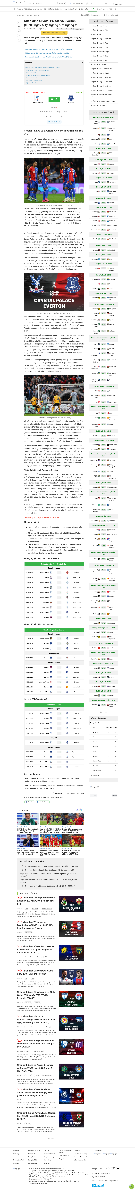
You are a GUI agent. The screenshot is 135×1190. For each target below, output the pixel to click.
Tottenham (95, 144)
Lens (110, 259)
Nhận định (92, 9)
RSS (93, 1169)
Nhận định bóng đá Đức (99, 56)
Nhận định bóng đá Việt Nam (101, 39)
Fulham (95, 668)
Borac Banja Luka (94, 466)
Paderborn (112, 220)
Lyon (96, 529)
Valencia (95, 623)
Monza (96, 284)
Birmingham (28, 932)
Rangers (111, 596)
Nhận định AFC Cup (98, 105)
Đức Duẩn (58, 793)
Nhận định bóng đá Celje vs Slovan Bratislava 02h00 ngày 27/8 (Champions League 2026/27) (34, 1092)
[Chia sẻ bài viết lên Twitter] (19, 27)
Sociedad (112, 520)
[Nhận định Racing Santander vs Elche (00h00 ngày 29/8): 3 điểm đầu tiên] (71, 904)
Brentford (96, 742)
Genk (96, 182)
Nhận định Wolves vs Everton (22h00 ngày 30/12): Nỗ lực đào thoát (48, 49)
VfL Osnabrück (38, 1051)
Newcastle (112, 144)
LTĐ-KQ (77, 9)
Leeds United (97, 770)
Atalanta (111, 424)
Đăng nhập (118, 4)
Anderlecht (95, 444)
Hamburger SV (112, 298)
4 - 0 (103, 686)
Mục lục (28, 63)
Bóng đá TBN (32, 1160)
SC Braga (112, 460)
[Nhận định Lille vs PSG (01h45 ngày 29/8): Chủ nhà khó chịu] (71, 977)
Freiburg (95, 614)
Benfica (111, 391)
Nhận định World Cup (98, 64)
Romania (37, 1002)
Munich (96, 164)
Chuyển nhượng (102, 9)
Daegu (37, 1075)
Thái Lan (111, 648)
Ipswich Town (97, 761)
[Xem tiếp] (103, 780)
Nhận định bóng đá (50, 1154)
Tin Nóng (16, 1154)
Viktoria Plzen (95, 314)
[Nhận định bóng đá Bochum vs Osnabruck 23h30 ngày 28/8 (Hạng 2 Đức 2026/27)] (71, 1047)
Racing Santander (47, 908)
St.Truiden (112, 331)
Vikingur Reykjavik (112, 466)
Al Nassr (38, 957)
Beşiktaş (111, 324)
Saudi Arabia (28, 957)
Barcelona (95, 487)
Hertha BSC (28, 1027)
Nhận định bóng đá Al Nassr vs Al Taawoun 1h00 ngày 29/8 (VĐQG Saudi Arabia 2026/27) (35, 949)
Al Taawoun (47, 957)
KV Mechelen (113, 239)
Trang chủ (16, 1150)
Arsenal (95, 737)
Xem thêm (51, 1138)
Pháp (65, 9)
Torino (111, 288)
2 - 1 (103, 539)
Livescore (47, 1163)
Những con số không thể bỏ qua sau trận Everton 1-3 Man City (47, 53)
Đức (61, 9)
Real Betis (112, 250)
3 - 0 (103, 534)
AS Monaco (94, 607)
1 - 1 (103, 520)
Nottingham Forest (112, 129)
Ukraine (27, 1123)
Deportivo (112, 695)
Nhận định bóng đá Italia (99, 47)
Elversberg (95, 211)
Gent (110, 505)
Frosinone (112, 279)
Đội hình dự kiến (31, 83)
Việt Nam (36, 9)
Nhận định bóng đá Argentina (101, 77)
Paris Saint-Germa (112, 192)
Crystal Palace (44, 802)
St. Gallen (95, 418)
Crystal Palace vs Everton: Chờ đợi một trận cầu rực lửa (42, 67)
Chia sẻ (114, 795)
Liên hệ (96, 1173)
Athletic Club (113, 487)
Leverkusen (112, 211)
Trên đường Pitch (77, 3)
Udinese (111, 284)
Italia (57, 9)
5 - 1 (103, 632)
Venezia (111, 173)
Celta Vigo (95, 435)
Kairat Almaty (113, 444)
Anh (41, 9)
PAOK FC (112, 349)
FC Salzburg (94, 320)
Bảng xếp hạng (98, 718)
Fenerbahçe (112, 529)
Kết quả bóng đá (97, 15)
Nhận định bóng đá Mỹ (99, 60)
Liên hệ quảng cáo (80, 1160)
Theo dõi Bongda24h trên (65, 29)
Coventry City (94, 139)
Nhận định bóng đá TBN (99, 30)
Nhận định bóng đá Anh (99, 26)
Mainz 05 (95, 220)
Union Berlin (94, 230)
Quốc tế (71, 9)
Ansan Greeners (47, 1075)
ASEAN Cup (28, 9)
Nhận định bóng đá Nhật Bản (101, 86)
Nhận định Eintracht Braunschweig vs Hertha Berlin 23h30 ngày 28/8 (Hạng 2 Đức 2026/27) (36, 1019)
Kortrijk (96, 268)
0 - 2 (103, 529)
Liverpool (95, 128)
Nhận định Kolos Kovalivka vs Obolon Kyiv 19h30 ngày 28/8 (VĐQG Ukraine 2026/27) (36, 1116)
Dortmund (95, 297)
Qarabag (95, 592)
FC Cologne (94, 216)
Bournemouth (94, 135)
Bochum (27, 1051)
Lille (26, 978)
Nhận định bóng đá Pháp (100, 43)
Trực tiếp (16, 1163)
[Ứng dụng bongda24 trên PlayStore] (106, 1154)
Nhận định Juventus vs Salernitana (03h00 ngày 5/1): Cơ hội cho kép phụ (49, 866)
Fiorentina (95, 279)
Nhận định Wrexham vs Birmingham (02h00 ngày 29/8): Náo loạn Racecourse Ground (35, 925)
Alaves (96, 202)
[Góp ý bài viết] (19, 35)
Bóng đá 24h (85, 15)
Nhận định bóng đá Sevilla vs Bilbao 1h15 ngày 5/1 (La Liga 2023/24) (47, 870)
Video (111, 9)
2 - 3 (103, 668)
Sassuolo (95, 288)
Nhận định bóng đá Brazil (100, 73)
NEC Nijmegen (112, 638)
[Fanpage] (110, 1168)
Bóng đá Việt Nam (34, 1150)
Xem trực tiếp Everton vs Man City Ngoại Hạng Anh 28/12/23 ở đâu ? (49, 57)
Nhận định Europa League (100, 52)
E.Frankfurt (112, 230)
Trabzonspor (113, 449)
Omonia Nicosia (95, 332)
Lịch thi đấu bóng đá (111, 15)
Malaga (96, 695)
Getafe (111, 509)
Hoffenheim (112, 216)
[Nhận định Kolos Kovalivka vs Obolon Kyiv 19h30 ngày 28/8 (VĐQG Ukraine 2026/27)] (71, 1119)
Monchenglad (113, 225)
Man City (112, 121)
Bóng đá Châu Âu (33, 1157)
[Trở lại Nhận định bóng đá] (19, 40)
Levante (95, 250)
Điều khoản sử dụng (80, 1154)
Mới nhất (62, 3)
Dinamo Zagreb (111, 540)
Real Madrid (94, 520)
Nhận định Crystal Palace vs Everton (37, 70)
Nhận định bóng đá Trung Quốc (102, 90)
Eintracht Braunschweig (43, 1027)
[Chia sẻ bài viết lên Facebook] (19, 22)
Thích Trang (94, 795)
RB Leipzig (95, 225)
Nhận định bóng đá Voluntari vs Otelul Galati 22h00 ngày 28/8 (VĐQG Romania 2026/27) (36, 995)
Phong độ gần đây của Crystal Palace (38, 75)
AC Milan (95, 173)
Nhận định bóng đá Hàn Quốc (101, 82)
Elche (26, 908)
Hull (94, 751)
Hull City (111, 139)
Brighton (95, 471)
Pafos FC (95, 373)
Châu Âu (51, 9)
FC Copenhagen (94, 354)
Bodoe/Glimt (94, 637)
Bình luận (84, 9)
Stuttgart (111, 164)
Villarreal (111, 202)
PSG (32, 978)
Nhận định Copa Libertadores (101, 69)
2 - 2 (103, 648)
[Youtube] (118, 1168)
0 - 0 (103, 677)
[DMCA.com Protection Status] (98, 1187)
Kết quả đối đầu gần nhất (34, 80)
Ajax (96, 413)
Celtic (111, 632)
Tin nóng (20, 9)
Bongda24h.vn (113, 1180)
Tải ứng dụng (98, 1150)
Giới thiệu (77, 1150)
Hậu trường (47, 1160)
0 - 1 (103, 623)
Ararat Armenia (95, 571)
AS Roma (28, 1002)
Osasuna (112, 435)
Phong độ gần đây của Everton (36, 78)
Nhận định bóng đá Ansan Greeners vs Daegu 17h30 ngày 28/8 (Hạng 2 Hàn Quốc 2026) (35, 1068)
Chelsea (111, 668)
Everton (30, 802)
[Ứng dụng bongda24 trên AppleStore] (113, 1154)
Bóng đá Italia (32, 1163)
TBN (45, 9)
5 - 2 (103, 704)
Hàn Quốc (28, 1075)
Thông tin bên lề (31, 73)
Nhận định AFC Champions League (103, 101)
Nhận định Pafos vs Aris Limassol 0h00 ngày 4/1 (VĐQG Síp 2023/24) (47, 886)
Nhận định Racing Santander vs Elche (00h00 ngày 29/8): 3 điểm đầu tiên (36, 900)
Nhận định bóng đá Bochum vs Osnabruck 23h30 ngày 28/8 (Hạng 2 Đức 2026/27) (35, 1043)
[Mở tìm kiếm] (106, 4)
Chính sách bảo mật (80, 1157)
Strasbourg (35, 908)
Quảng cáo (106, 1173)
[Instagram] (114, 1168)
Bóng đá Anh (32, 1154)
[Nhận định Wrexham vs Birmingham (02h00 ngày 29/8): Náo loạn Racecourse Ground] (71, 929)
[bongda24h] (14, 9)
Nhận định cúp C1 (97, 34)
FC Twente (112, 592)
